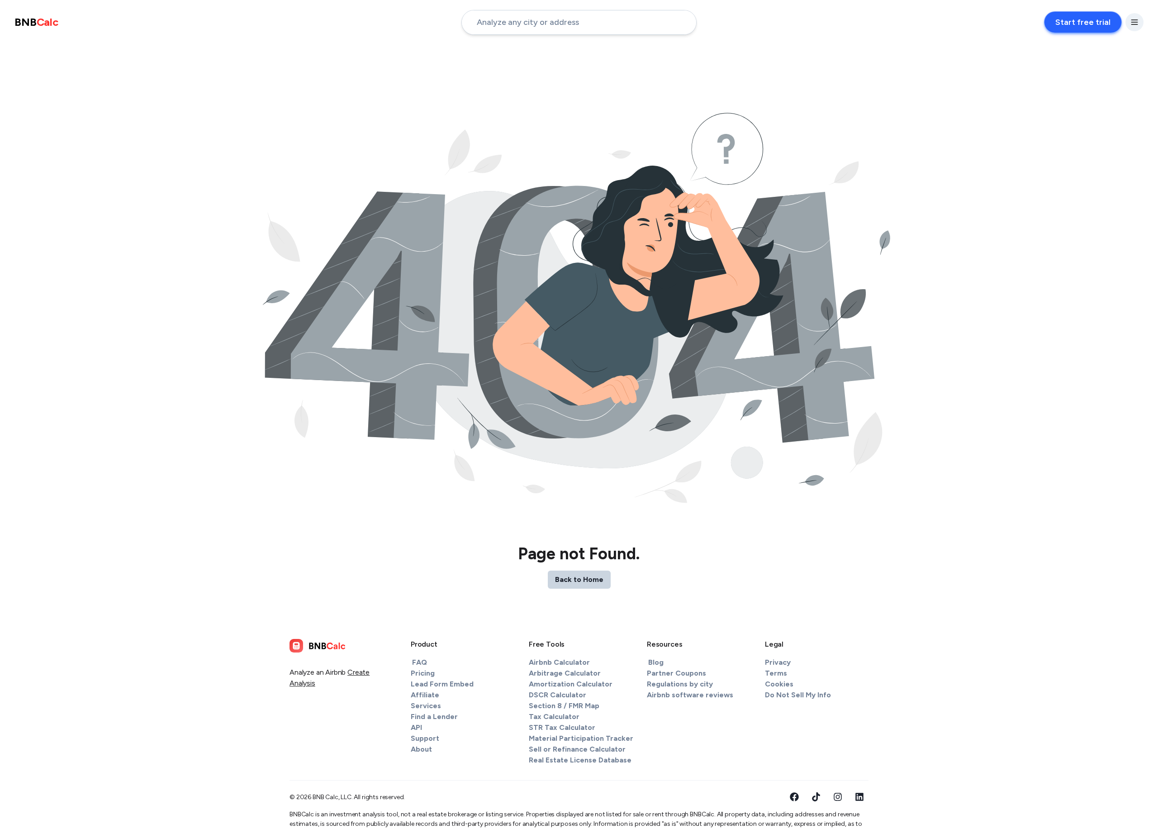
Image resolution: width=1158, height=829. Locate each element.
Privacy (778, 662)
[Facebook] (794, 797)
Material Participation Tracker (581, 738)
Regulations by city (680, 684)
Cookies (779, 684)
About (421, 749)
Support (425, 738)
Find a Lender (434, 716)
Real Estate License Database (580, 760)
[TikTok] (816, 797)
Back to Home (579, 579)
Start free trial (1083, 22)
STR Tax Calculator (562, 727)
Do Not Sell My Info (798, 695)
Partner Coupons (676, 673)
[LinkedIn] (859, 797)
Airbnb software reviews (690, 695)
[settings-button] (1134, 22)
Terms (776, 673)
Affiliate (425, 695)
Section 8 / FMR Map (564, 705)
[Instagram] (838, 797)
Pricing (423, 673)
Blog (656, 662)
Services (426, 705)
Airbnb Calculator (559, 662)
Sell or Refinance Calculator (577, 749)
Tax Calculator (554, 716)
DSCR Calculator (557, 695)
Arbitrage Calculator (565, 673)
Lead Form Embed (442, 684)
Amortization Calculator (570, 684)
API (416, 727)
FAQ (419, 662)
